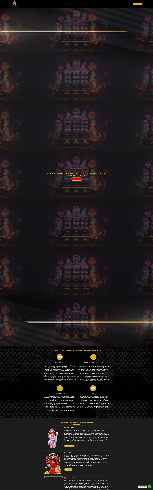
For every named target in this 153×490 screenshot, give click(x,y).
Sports (80, 3)
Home (62, 3)
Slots (67, 3)
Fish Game (73, 3)
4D (91, 3)
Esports (86, 3)
